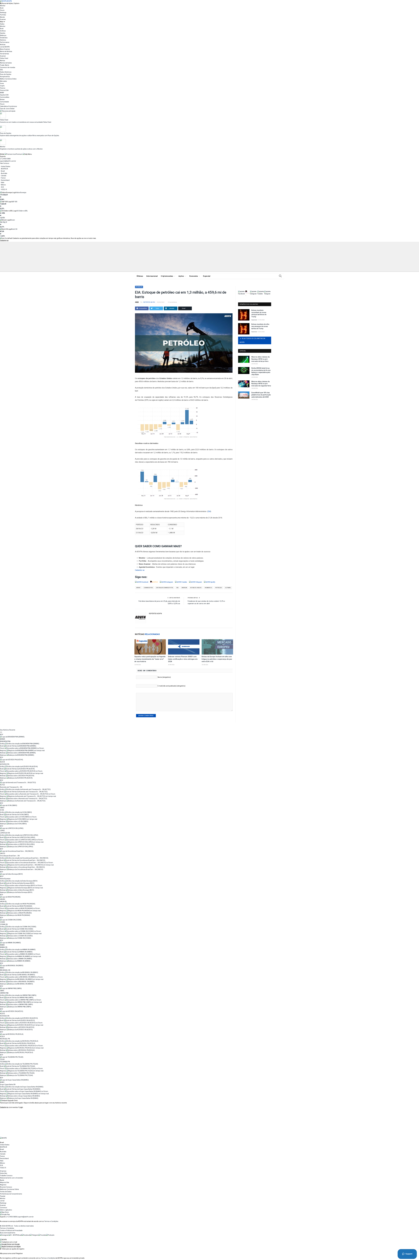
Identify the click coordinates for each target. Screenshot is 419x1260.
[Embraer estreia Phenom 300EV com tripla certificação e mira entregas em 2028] (183, 647)
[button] (10, 1244)
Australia (4, 173)
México (3, 185)
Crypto (2, 86)
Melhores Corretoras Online (9, 1189)
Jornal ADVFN (4, 47)
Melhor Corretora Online (8, 79)
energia (184, 587)
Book (1, 8)
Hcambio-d (208, 587)
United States (5, 166)
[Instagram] (4, 1235)
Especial (206, 276)
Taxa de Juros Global (7, 108)
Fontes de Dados (5, 1191)
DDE (1, 70)
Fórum (2, 10)
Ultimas (228, 587)
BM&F (2, 92)
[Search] (280, 276)
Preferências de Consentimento (11, 1194)
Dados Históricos (5, 72)
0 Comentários (172, 302)
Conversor (3, 1207)
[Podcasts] (50, 1235)
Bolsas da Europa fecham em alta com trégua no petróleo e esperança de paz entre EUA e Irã (217, 659)
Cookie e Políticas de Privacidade (11, 1230)
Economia (193, 276)
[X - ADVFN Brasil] (15, 1235)
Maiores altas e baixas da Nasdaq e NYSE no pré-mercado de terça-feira (260, 359)
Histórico (3, 40)
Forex (2, 83)
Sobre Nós (3, 1173)
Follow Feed (4, 58)
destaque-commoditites (164, 587)
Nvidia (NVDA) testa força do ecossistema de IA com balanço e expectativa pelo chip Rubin (261, 371)
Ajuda (2, 1180)
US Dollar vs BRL (22, 211)
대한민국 (4, 189)
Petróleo (139, 287)
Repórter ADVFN (149, 302)
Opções (2, 33)
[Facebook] (26, 1235)
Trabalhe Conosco (6, 1175)
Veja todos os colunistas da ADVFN (252, 340)
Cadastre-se (4, 240)
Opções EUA (4, 95)
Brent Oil (14, 229)
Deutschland (5, 180)
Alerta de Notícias (6, 51)
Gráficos (3, 31)
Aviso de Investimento (7, 1233)
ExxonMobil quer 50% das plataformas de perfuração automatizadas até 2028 (261, 395)
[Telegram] (34, 1235)
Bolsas (2, 99)
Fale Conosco (4, 163)
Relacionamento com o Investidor (11, 1178)
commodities (148, 587)
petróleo (218, 587)
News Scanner (5, 49)
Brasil (3, 171)
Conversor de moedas (7, 67)
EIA (209, 511)
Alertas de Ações (6, 63)
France (3, 178)
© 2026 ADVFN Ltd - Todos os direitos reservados (17, 1226)
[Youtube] (42, 1235)
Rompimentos (5, 76)
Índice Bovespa (21, 192)
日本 (2, 187)
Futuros (2, 88)
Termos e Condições (51, 1221)
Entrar (2, 154)
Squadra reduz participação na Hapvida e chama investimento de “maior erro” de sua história (149, 659)
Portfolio (3, 15)
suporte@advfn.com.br (8, 161)
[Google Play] (5, 1214)
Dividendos (4, 38)
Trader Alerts (4, 65)
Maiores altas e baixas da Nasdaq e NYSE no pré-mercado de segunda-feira (261, 384)
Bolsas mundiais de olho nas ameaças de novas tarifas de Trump (260, 326)
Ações (181, 276)
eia (177, 587)
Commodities (4, 97)
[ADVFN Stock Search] (1, 3)
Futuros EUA (4, 90)
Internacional (152, 276)
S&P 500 (14, 202)
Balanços (3, 35)
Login (21, 1107)
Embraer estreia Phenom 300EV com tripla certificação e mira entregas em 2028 (182, 659)
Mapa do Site (4, 1182)
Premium (19, 154)
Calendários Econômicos (8, 106)
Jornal (2, 1201)
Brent (138, 587)
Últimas (140, 276)
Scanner (3, 19)
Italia (2, 182)
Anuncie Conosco (6, 1187)
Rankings (3, 12)
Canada (3, 175)
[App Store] (4, 1212)
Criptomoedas (167, 276)
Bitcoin (12, 220)
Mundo (2, 17)
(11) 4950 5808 (5, 159)
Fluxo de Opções (5, 74)
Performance (4, 42)
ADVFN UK (4, 169)
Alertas (2, 60)
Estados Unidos (196, 587)
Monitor (2, 6)
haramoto (254, 320)
